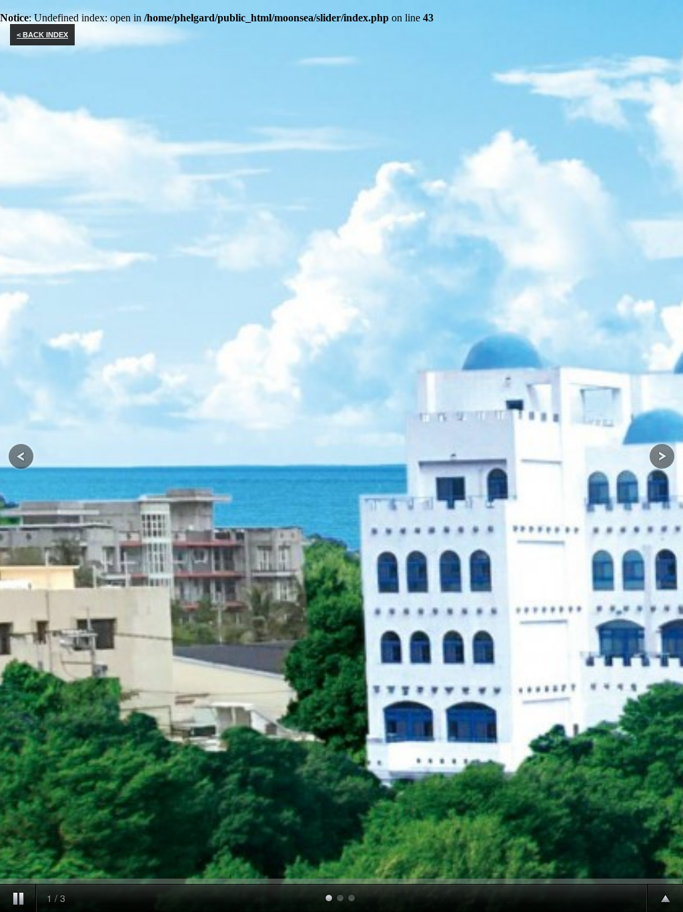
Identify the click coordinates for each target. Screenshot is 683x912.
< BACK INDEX (42, 35)
